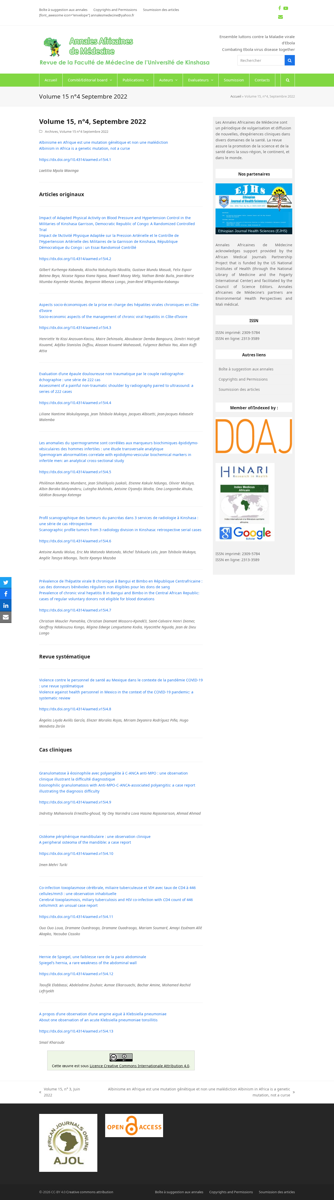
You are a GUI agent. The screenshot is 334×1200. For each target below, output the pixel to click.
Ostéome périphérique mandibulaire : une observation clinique (95, 836)
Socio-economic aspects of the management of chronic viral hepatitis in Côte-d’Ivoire (113, 316)
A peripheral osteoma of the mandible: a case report (85, 842)
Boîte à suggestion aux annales (246, 369)
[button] (288, 80)
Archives (51, 131)
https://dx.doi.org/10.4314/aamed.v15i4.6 (75, 540)
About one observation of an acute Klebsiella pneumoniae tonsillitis (98, 1019)
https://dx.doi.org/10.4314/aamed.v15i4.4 (75, 402)
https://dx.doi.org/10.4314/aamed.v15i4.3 (75, 327)
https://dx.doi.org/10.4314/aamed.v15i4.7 (75, 610)
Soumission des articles (239, 389)
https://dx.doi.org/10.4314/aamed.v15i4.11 (76, 916)
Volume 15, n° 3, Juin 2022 (59, 1092)
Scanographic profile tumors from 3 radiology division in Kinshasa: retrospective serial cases (120, 529)
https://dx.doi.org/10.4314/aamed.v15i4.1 (75, 159)
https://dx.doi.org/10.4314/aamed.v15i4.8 (75, 708)
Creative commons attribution (89, 1192)
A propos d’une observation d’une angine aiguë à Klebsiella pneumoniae (102, 1013)
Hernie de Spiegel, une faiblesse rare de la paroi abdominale (92, 956)
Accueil (235, 96)
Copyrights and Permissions (243, 379)
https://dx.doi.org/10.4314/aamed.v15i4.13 (76, 1031)
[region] (254, 209)
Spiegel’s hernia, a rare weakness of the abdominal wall (88, 962)
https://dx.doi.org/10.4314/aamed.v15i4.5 (75, 471)
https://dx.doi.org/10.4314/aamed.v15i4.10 (76, 853)
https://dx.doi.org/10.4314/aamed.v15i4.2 (75, 258)
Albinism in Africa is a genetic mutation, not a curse (84, 148)
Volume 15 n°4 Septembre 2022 (83, 131)
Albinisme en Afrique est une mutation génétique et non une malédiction (103, 142)
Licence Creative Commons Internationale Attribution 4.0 (139, 1065)
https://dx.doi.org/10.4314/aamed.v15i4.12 (76, 973)
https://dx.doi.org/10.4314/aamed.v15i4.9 (75, 802)
